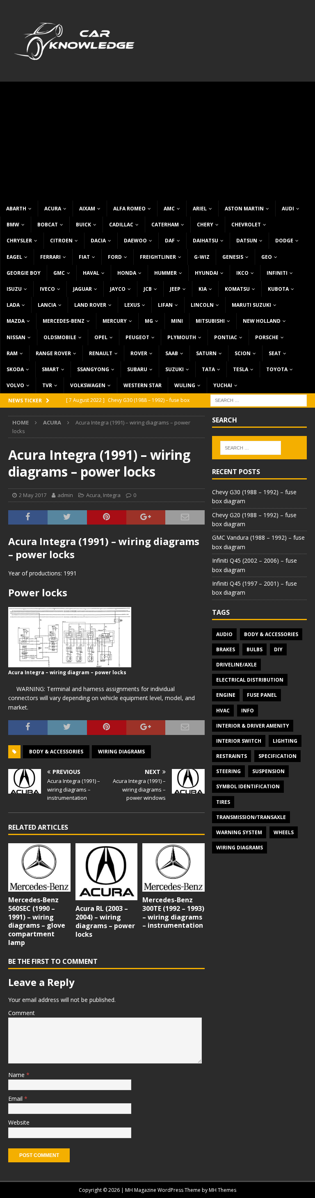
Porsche (266, 337)
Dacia (98, 240)
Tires (223, 802)
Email (16, 1098)
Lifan (165, 304)
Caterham (165, 224)
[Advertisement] (157, 139)
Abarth (16, 208)
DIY (278, 649)
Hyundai (206, 272)
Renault (100, 353)
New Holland (262, 320)
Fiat (84, 256)
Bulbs (254, 649)
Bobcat (47, 224)
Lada (13, 304)
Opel (100, 337)
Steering (228, 771)
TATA (208, 369)
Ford (115, 256)
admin (65, 495)
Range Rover (53, 353)
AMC (169, 208)
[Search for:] (258, 400)
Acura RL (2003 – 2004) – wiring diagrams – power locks (105, 921)
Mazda (16, 320)
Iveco (47, 288)
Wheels (284, 832)
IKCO (242, 272)
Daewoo (135, 240)
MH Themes (222, 1190)
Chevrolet (246, 224)
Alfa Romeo (129, 208)
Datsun (246, 240)
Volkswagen (87, 385)
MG (149, 320)
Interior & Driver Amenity (252, 725)
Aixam (87, 208)
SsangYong (93, 369)
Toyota (277, 369)
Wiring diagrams (121, 751)
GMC (59, 272)
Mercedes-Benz (63, 320)
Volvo (15, 385)
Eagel (14, 256)
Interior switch (238, 740)
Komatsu (237, 288)
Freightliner (158, 256)
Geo (266, 256)
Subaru (137, 369)
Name (17, 1075)
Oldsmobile (59, 337)
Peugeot (137, 337)
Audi (288, 208)
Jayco (118, 288)
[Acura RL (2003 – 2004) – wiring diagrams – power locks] (106, 871)
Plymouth (181, 337)
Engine (225, 694)
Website (19, 1122)
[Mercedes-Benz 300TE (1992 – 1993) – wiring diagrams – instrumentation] (173, 867)
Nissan (16, 337)
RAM (12, 353)
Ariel (200, 208)
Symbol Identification (248, 786)
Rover (138, 353)
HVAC (223, 710)
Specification (277, 756)
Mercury (115, 320)
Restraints (231, 756)
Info (247, 710)
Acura (52, 208)
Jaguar (82, 288)
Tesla (240, 369)
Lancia (47, 304)
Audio (224, 634)
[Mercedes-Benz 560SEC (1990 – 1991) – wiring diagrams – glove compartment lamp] (39, 867)
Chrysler (19, 240)
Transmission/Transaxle (251, 817)
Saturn (206, 353)
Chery (205, 224)
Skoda (15, 369)
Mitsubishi (210, 320)
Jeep (175, 288)
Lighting (285, 740)
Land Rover (90, 304)
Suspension (268, 771)
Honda (126, 272)
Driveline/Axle (236, 664)
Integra (112, 495)
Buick (83, 224)
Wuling (184, 385)
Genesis (232, 256)
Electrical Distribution (249, 679)
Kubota (278, 288)
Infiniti (277, 272)
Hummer (165, 272)
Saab (171, 353)
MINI (177, 320)
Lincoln (202, 304)
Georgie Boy (24, 272)
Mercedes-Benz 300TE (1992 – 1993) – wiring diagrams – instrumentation (173, 912)
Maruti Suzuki (251, 304)
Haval (91, 272)
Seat (275, 353)
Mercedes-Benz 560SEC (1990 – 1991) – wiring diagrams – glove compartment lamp (36, 921)
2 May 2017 (32, 495)
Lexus (132, 304)
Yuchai (222, 385)
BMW (13, 224)
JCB (148, 288)
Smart (50, 369)
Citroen (61, 240)
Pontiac (225, 337)
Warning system (239, 832)
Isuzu (14, 288)
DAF (170, 240)
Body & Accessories (56, 751)
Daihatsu (205, 240)
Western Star (142, 385)
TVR (47, 385)
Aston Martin (244, 208)
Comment (21, 1013)
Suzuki (174, 369)
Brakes (225, 649)
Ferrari (50, 256)
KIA (203, 288)
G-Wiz (202, 256)
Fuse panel (262, 694)
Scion (243, 353)
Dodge (284, 240)
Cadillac (121, 224)
